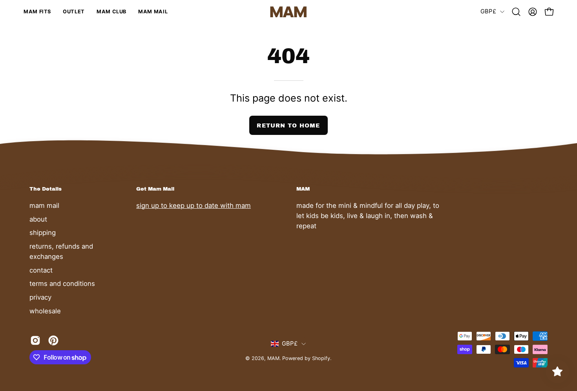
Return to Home (288, 125)
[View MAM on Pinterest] (53, 340)
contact (41, 270)
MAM (273, 358)
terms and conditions (62, 283)
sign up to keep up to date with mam (193, 205)
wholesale (45, 311)
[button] (516, 12)
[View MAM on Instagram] (35, 340)
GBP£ (488, 11)
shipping (42, 232)
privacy (40, 297)
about (38, 219)
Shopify (321, 358)
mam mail (44, 205)
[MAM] (288, 12)
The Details (45, 189)
